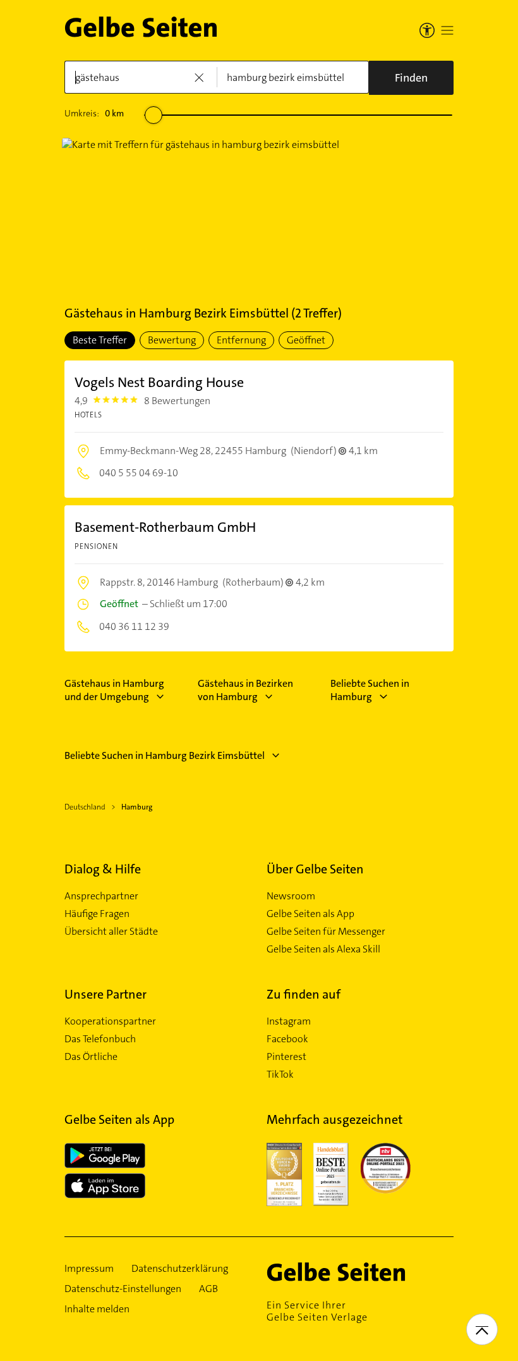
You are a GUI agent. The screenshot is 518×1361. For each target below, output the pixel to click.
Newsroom (291, 896)
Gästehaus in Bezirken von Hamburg (245, 690)
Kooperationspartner (110, 1021)
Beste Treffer (100, 340)
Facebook (287, 1039)
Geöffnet (306, 340)
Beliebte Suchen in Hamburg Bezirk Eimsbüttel (164, 755)
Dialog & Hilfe (102, 869)
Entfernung (241, 340)
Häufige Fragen (97, 914)
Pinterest (286, 1056)
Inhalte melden (97, 1309)
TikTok (280, 1074)
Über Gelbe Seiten (315, 869)
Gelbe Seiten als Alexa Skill (323, 949)
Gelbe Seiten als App (310, 914)
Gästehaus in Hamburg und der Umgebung (114, 690)
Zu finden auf (303, 994)
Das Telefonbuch (100, 1039)
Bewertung (172, 340)
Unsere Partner (105, 994)
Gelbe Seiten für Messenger (326, 931)
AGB (208, 1289)
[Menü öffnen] (447, 30)
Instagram (289, 1021)
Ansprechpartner (101, 896)
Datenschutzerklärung (179, 1268)
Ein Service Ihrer (317, 1311)
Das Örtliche (90, 1056)
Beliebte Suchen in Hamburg (369, 690)
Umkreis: (94, 113)
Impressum (89, 1268)
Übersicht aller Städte (111, 931)
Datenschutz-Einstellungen (122, 1289)
